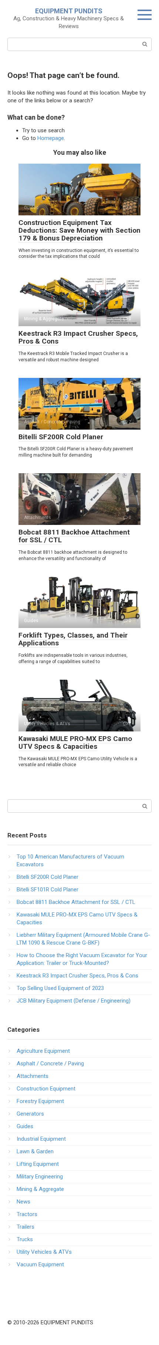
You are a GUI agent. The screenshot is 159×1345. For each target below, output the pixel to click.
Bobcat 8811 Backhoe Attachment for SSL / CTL (74, 536)
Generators (30, 1113)
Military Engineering (40, 1176)
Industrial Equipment (41, 1139)
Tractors (27, 1214)
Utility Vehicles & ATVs (44, 1252)
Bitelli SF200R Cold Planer (60, 437)
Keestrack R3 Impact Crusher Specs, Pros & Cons (78, 337)
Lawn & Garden (35, 1151)
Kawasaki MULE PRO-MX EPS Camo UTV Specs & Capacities (75, 742)
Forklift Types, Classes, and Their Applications (73, 639)
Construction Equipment (46, 1088)
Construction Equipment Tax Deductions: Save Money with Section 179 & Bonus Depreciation (79, 230)
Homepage (50, 138)
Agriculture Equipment (43, 1051)
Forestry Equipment (40, 1101)
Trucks (25, 1239)
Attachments (32, 1076)
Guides (25, 1126)
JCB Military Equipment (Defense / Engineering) (74, 1000)
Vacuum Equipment (40, 1264)
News (23, 1201)
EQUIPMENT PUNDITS (68, 11)
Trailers (25, 1226)
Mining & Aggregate (40, 1189)
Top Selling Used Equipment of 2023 (60, 988)
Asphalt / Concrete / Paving (50, 1063)
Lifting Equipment (38, 1164)
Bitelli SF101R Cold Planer (47, 889)
